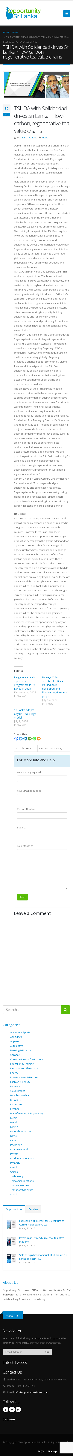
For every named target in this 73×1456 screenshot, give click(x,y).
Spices (14, 1172)
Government (17, 1091)
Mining (14, 1127)
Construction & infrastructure (26, 1059)
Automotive (16, 1046)
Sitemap (52, 1451)
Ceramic (14, 1055)
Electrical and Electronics (24, 1068)
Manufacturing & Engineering (26, 1113)
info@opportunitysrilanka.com (31, 1392)
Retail (13, 1167)
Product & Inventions (22, 1158)
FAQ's (41, 1451)
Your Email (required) (29, 790)
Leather (14, 1109)
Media (13, 1118)
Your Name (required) (29, 772)
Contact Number (26, 809)
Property (15, 1163)
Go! (47, 1352)
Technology (16, 1176)
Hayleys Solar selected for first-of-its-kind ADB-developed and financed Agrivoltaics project (54, 687)
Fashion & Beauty (20, 1082)
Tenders (33, 1209)
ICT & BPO (15, 1100)
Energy (14, 1073)
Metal (13, 1122)
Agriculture (16, 1036)
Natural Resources (20, 1131)
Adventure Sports (20, 1032)
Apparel (14, 1041)
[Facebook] (16, 738)
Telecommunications (22, 1181)
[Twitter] (21, 738)
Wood (13, 1194)
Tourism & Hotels (20, 1185)
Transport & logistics (21, 1190)
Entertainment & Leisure (24, 1077)
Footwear (15, 1086)
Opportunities (14, 1209)
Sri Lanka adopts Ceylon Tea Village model (25, 713)
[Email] (30, 738)
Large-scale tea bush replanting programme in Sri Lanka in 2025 (26, 683)
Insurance (16, 1104)
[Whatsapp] (34, 738)
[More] (39, 738)
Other (13, 1140)
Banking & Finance (20, 1050)
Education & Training (22, 1064)
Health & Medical (19, 1095)
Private (14, 1154)
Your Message (25, 846)
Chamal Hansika (28, 137)
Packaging (16, 1145)
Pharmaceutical (19, 1149)
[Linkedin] (25, 738)
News (45, 137)
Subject (21, 827)
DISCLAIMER (9, 1419)
